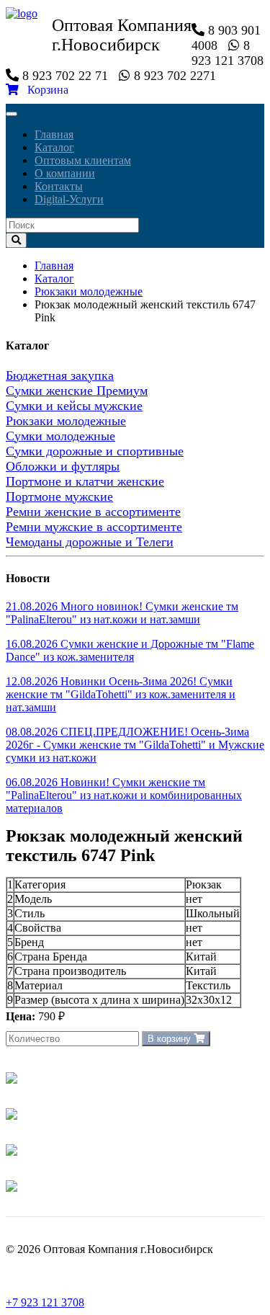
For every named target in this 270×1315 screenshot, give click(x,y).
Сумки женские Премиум (77, 390)
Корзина (43, 90)
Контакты (59, 186)
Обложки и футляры (63, 466)
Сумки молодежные (60, 436)
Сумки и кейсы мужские (74, 405)
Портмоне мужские (59, 496)
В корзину (171, 1038)
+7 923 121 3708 (45, 1302)
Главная (54, 134)
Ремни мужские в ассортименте (94, 527)
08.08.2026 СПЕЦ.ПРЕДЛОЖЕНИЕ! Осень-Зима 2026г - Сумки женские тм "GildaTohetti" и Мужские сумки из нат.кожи (135, 745)
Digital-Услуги (69, 199)
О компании (65, 173)
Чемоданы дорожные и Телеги (90, 542)
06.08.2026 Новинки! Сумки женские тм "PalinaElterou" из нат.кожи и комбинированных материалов (124, 795)
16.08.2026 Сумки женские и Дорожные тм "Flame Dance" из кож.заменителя (130, 650)
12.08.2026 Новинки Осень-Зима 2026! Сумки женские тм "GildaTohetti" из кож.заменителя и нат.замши (120, 694)
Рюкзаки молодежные (89, 291)
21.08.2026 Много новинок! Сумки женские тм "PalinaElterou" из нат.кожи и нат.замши (122, 612)
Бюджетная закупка (60, 375)
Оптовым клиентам (83, 160)
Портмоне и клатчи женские (85, 481)
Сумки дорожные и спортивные (95, 451)
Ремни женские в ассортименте (93, 511)
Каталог (54, 147)
